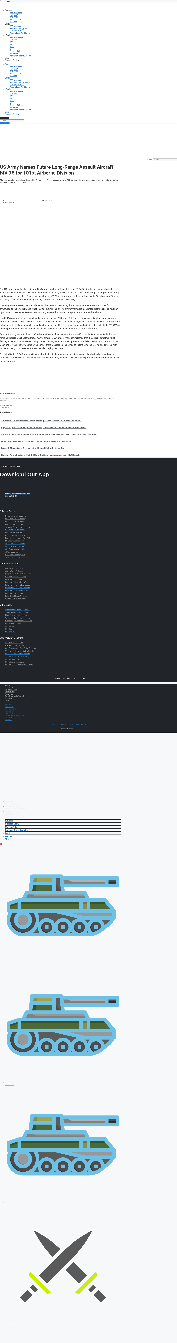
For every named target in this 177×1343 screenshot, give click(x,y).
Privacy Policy (9, 694)
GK (11, 49)
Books (7, 24)
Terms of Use (9, 692)
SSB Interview (16, 12)
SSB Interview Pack (18, 37)
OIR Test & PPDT (17, 31)
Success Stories (12, 60)
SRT (11, 44)
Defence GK (15, 53)
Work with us (9, 687)
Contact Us (8, 700)
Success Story (12, 804)
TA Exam (13, 22)
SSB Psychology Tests (20, 28)
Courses (8, 10)
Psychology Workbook (20, 33)
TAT (11, 42)
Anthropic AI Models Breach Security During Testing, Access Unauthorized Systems (41, 421)
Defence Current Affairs (20, 56)
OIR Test (13, 40)
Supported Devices (11, 690)
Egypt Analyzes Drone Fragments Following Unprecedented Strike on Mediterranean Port (43, 427)
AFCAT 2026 (15, 19)
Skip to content (5, 1)
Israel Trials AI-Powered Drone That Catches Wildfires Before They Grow (36, 441)
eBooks (8, 35)
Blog (7, 58)
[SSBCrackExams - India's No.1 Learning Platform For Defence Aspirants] (7, 5)
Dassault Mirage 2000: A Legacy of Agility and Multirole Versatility (32, 448)
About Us (8, 685)
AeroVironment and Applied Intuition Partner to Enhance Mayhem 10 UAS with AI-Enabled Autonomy (49, 434)
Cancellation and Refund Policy (15, 696)
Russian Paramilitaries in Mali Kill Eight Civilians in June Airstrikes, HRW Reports (40, 455)
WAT (12, 47)
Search (4, 118)
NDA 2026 (14, 15)
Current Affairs (16, 51)
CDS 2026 (14, 17)
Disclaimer (8, 698)
